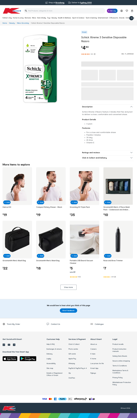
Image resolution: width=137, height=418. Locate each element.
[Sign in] (121, 10)
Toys (49, 18)
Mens (34, 18)
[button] (132, 10)
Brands (121, 18)
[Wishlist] (126, 10)
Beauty (54, 18)
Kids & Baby (41, 18)
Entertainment (103, 18)
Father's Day (7, 18)
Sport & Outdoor (78, 18)
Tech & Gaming (91, 18)
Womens (28, 18)
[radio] (41, 69)
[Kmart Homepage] (12, 11)
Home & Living (18, 18)
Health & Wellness (64, 18)
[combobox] (64, 10)
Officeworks (113, 18)
